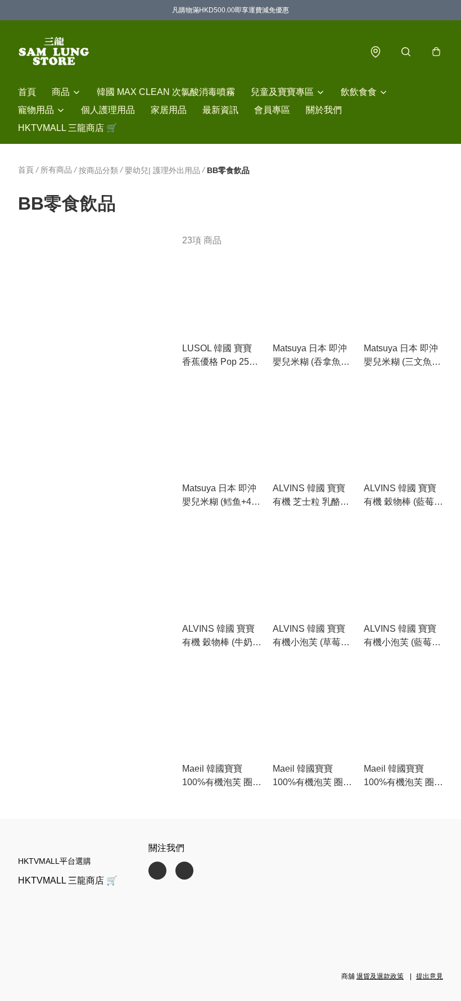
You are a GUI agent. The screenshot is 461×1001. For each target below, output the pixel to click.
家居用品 (169, 110)
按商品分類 (98, 170)
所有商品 (56, 169)
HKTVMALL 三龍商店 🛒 (67, 128)
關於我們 (324, 110)
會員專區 (272, 110)
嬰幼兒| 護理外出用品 (162, 170)
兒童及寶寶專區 (282, 92)
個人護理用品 (108, 110)
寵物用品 (36, 110)
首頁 (27, 92)
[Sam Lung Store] (54, 52)
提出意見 (429, 976)
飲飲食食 (359, 92)
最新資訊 (220, 110)
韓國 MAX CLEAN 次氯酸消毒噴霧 (166, 92)
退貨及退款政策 (380, 976)
